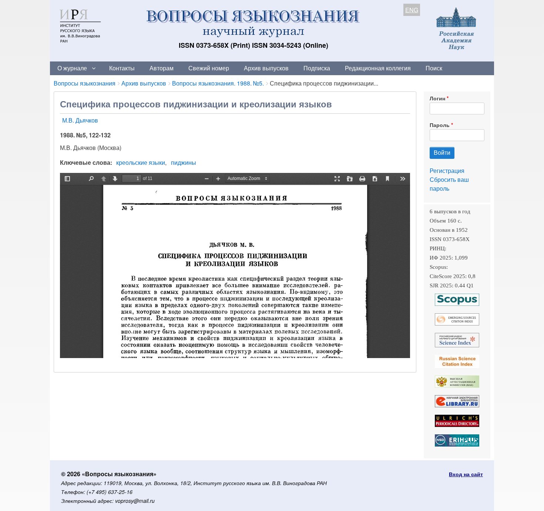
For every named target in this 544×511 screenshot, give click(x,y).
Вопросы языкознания (84, 83)
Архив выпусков (266, 68)
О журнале (72, 68)
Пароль (440, 124)
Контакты (122, 68)
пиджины (183, 162)
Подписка (316, 68)
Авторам (162, 68)
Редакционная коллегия (378, 68)
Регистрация (447, 170)
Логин (437, 98)
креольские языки (140, 162)
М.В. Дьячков (80, 120)
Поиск (434, 68)
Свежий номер (208, 68)
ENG (411, 10)
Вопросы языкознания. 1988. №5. (218, 83)
